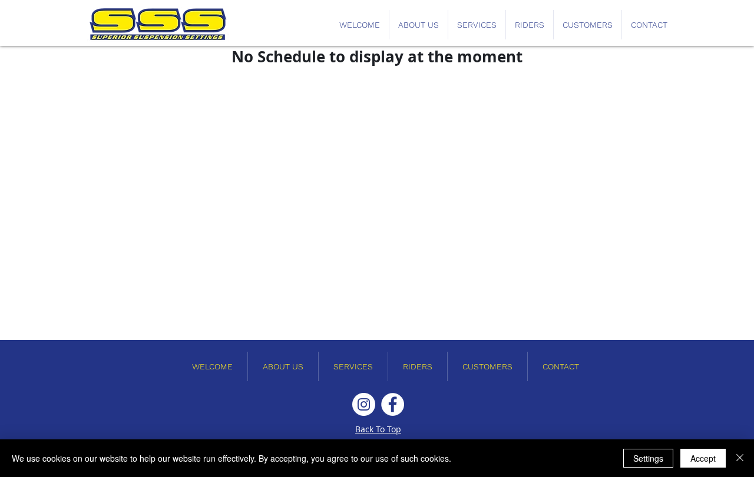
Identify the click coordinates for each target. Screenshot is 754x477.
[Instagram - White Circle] (363, 404)
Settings (648, 458)
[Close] (740, 458)
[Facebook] (392, 404)
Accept (703, 458)
